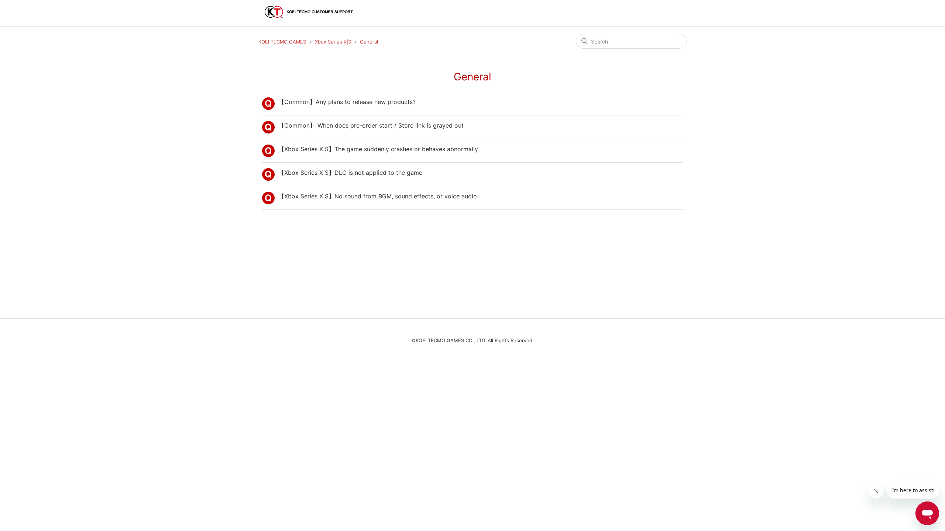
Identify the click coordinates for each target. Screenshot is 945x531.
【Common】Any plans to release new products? (347, 101)
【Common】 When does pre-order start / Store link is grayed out (371, 125)
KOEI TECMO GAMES (282, 42)
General (369, 42)
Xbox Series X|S (333, 42)
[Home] (309, 20)
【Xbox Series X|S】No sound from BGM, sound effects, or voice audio (377, 196)
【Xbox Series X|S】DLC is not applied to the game (350, 172)
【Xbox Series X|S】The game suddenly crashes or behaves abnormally (378, 149)
